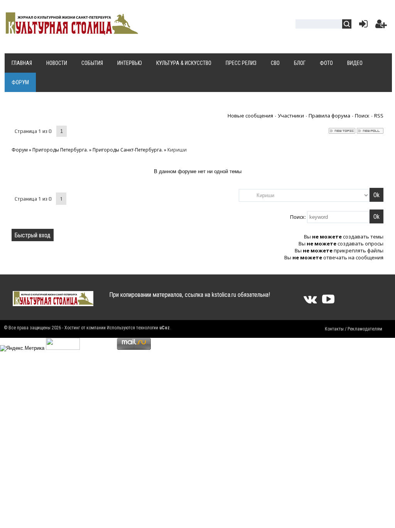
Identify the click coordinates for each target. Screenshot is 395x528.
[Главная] (71, 31)
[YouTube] (328, 302)
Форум (20, 149)
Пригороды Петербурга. (60, 149)
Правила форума (329, 115)
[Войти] (362, 26)
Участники (291, 115)
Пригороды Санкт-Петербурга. (128, 149)
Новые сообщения (250, 115)
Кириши (177, 149)
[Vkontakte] (310, 302)
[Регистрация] (381, 26)
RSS (378, 115)
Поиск (362, 115)
